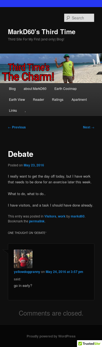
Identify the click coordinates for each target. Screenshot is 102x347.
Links (13, 110)
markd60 (78, 216)
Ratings (57, 99)
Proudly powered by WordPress (51, 336)
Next (88, 127)
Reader (38, 99)
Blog (12, 88)
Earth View (17, 99)
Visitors (50, 216)
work (62, 216)
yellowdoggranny (27, 271)
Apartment (79, 99)
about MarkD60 (35, 88)
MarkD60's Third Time (41, 31)
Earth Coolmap (65, 88)
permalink (37, 221)
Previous (17, 127)
